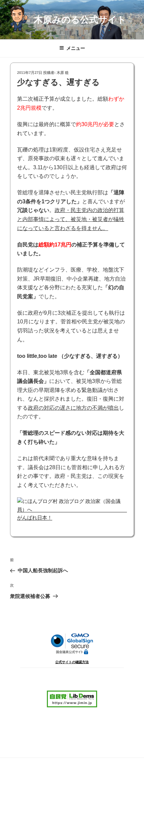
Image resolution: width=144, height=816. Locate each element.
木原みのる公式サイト (80, 19)
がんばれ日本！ (34, 517)
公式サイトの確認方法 (72, 662)
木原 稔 (63, 73)
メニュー (75, 48)
